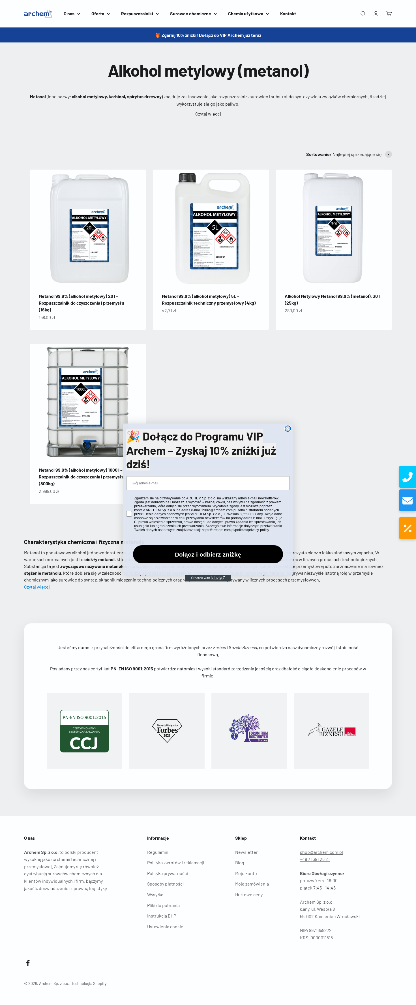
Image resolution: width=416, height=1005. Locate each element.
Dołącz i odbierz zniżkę (208, 554)
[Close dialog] (288, 428)
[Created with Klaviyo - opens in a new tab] (208, 578)
